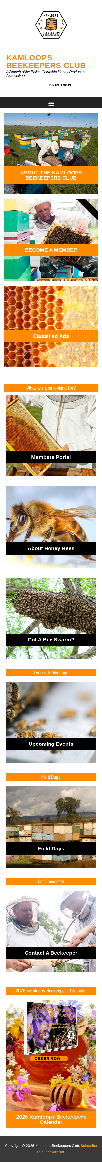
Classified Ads (51, 336)
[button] (51, 102)
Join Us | (54, 85)
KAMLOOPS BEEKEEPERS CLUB (46, 62)
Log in (66, 85)
